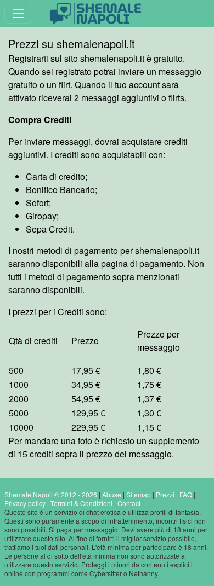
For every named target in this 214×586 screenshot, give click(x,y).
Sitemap (138, 494)
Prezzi (165, 494)
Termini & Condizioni (81, 503)
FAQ (185, 494)
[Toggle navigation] (18, 13)
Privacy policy (25, 503)
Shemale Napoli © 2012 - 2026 (50, 494)
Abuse (111, 494)
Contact (128, 503)
